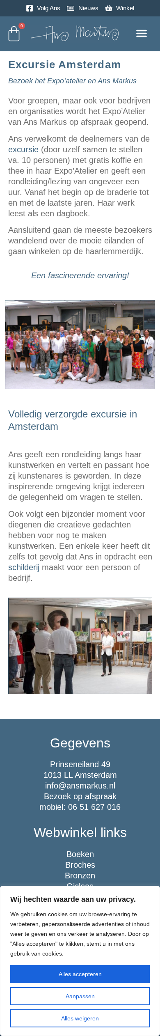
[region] (80, 961)
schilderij (23, 567)
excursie (23, 149)
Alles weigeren (80, 1018)
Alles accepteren (80, 974)
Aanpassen (80, 996)
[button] (141, 33)
